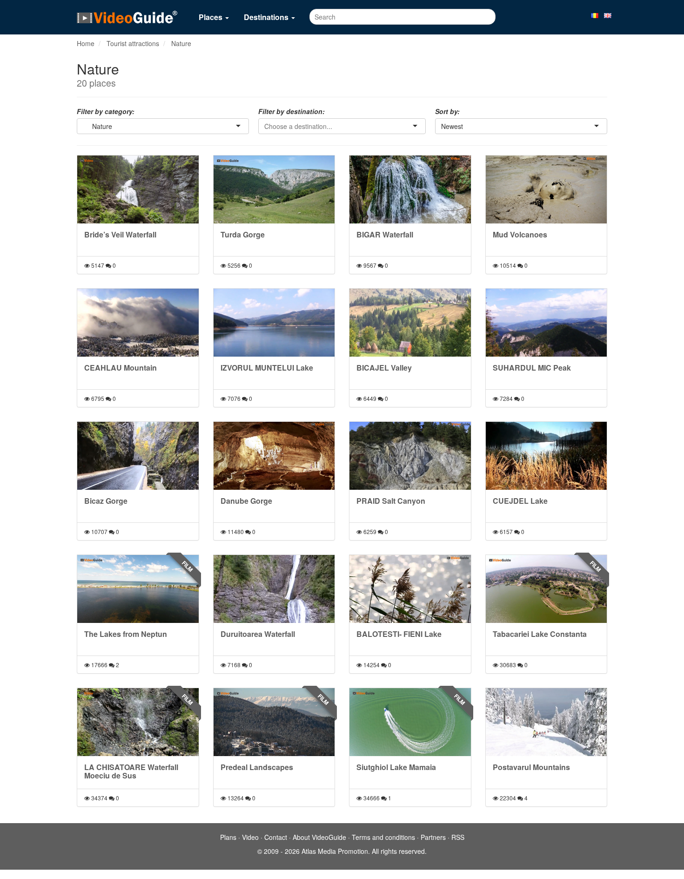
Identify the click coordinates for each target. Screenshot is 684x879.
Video (250, 837)
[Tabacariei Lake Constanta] (546, 589)
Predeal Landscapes (257, 767)
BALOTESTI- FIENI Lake (399, 634)
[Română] (594, 15)
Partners (433, 837)
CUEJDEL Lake (520, 500)
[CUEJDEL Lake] (546, 456)
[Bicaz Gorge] (138, 456)
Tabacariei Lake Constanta (540, 634)
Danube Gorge (246, 500)
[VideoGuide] (127, 17)
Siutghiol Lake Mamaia (396, 767)
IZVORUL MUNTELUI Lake (267, 367)
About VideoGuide (319, 837)
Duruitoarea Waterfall (258, 634)
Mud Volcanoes (520, 234)
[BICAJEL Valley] (410, 323)
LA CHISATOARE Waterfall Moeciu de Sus (131, 771)
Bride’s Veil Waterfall (120, 234)
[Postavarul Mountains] (546, 722)
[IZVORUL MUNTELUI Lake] (274, 323)
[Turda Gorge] (274, 189)
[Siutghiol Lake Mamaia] (410, 722)
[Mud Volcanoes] (546, 189)
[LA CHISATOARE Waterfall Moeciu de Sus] (138, 722)
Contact (275, 837)
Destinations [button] (267, 17)
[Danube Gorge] (274, 456)
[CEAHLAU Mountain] (138, 323)
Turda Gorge (243, 234)
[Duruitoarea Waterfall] (274, 589)
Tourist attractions (133, 43)
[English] (607, 15)
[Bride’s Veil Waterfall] (138, 189)
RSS (457, 837)
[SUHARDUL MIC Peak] (546, 323)
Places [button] (211, 17)
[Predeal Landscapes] (274, 722)
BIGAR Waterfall (384, 234)
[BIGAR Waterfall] (410, 189)
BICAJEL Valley (384, 367)
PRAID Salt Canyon (390, 500)
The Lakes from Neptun (125, 634)
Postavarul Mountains (531, 767)
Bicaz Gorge (105, 500)
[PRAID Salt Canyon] (410, 456)
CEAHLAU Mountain (120, 367)
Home (85, 43)
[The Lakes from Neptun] (138, 589)
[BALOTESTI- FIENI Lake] (410, 589)
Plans (228, 837)
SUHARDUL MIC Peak (532, 367)
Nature (181, 43)
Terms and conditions (383, 837)
